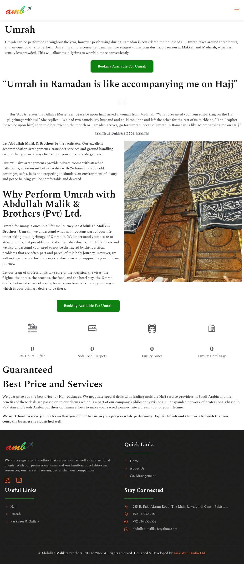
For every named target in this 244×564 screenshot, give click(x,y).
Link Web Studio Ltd (189, 553)
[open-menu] (236, 10)
